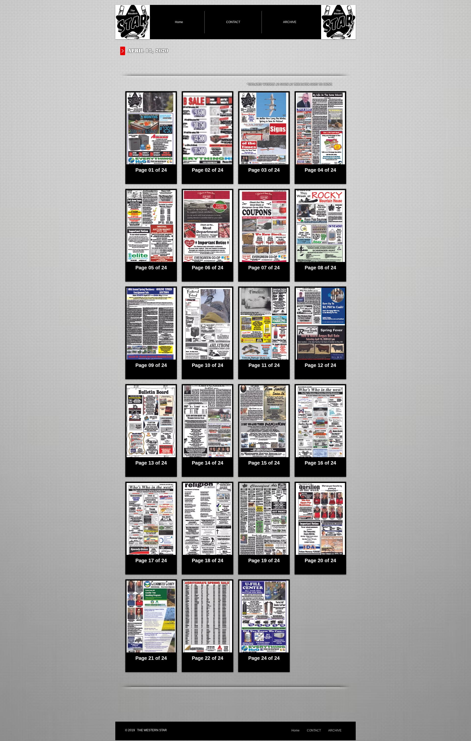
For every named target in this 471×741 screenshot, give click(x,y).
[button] (151, 137)
